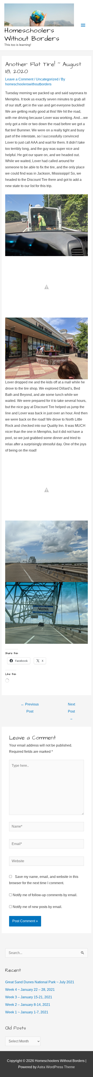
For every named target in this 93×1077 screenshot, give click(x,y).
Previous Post (30, 705)
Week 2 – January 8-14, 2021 (27, 1004)
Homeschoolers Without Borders (31, 34)
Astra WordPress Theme (56, 1067)
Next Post (71, 705)
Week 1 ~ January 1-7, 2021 (26, 1012)
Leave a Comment (19, 79)
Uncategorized (47, 79)
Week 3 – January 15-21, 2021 (28, 997)
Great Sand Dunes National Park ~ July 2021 (39, 982)
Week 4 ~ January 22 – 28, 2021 (30, 989)
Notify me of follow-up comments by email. (45, 895)
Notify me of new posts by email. (37, 907)
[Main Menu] (83, 25)
